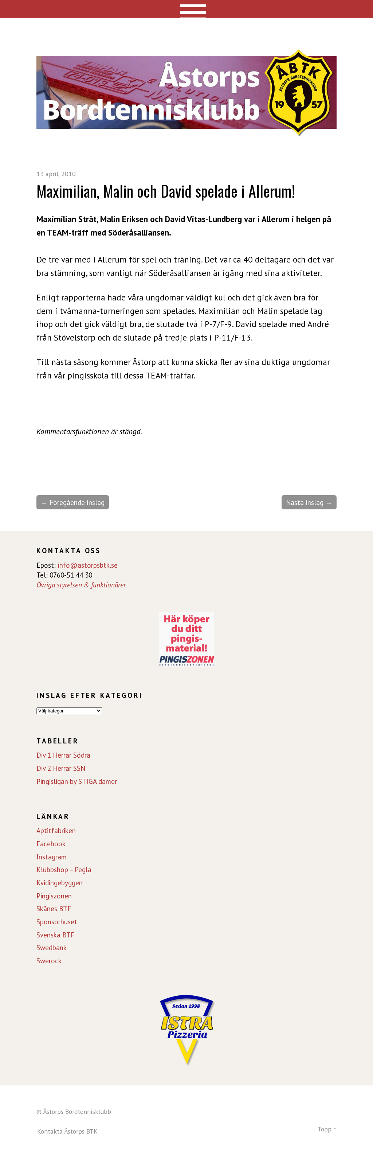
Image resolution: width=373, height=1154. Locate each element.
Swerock (49, 960)
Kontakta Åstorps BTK (67, 1131)
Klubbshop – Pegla (63, 869)
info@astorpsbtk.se (88, 565)
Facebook (51, 843)
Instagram (51, 856)
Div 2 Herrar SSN (60, 768)
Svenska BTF (55, 934)
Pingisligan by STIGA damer (76, 781)
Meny (187, 9)
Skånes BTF (53, 908)
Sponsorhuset (56, 921)
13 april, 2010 (56, 174)
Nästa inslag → (309, 502)
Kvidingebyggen (59, 882)
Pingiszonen (54, 895)
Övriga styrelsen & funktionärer (81, 584)
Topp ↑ (327, 1129)
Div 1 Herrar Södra (63, 755)
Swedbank (51, 947)
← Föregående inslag (73, 502)
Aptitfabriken (56, 830)
